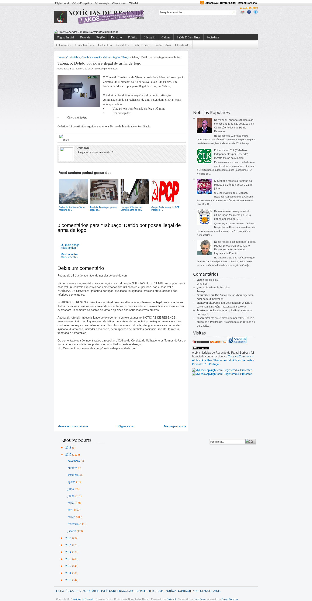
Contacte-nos (163, 45)
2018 (68, 447)
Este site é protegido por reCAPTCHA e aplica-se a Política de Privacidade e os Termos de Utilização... (226, 322)
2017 (68, 454)
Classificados (119, 3)
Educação (149, 37)
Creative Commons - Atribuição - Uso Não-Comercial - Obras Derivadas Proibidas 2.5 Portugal (223, 360)
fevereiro (73, 524)
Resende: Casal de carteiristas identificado (91, 32)
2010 (68, 580)
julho (71, 489)
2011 (68, 573)
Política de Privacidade (118, 591)
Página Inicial (62, 3)
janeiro (72, 531)
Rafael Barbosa (230, 599)
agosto (72, 482)
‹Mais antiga (68, 247)
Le (215, 310)
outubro (73, 468)
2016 (68, 538)
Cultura (166, 37)
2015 (68, 545)
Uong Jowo (199, 599)
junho (71, 496)
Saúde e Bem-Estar (188, 37)
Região (100, 37)
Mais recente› (69, 254)
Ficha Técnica (142, 45)
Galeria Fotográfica (82, 3)
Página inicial (126, 426)
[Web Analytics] (218, 342)
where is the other (219, 287)
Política (132, 37)
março (72, 517)
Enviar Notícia (166, 591)
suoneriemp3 (224, 310)
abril (71, 510)
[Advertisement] (208, 23)
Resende (85, 37)
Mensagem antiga (175, 426)
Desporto (116, 37)
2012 (68, 566)
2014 (68, 552)
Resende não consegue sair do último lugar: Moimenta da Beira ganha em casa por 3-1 (232, 215)
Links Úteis (105, 45)
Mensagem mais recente (73, 426)
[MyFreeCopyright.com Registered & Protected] (222, 370)
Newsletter (122, 45)
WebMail (133, 3)
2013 (68, 559)
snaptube (202, 283)
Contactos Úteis (84, 45)
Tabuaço (125, 57)
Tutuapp (201, 291)
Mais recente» (69, 257)
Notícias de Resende (83, 599)
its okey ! (214, 279)
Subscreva (211, 2)
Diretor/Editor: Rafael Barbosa (238, 2)
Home (61, 57)
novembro (74, 461)
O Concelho (63, 45)
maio (71, 503)
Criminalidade (73, 57)
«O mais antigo (70, 245)
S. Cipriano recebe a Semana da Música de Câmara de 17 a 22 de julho (233, 184)
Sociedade (213, 37)
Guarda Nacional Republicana (96, 57)
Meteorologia (102, 3)
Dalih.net (171, 599)
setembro (73, 475)
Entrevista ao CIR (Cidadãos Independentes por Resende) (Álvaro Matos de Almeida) (231, 154)
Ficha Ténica (65, 591)
